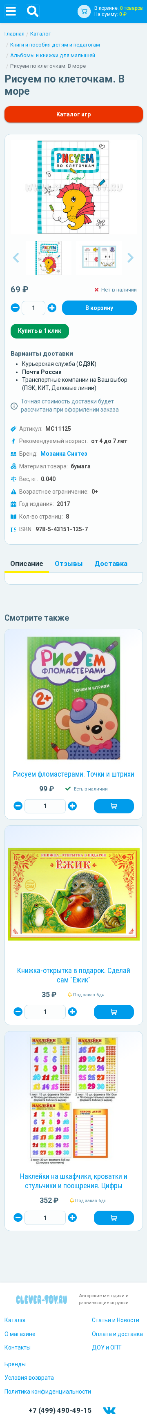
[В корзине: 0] (99, 308)
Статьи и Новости (115, 1320)
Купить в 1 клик (39, 330)
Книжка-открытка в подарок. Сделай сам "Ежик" (73, 975)
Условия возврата (29, 1377)
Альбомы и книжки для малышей (52, 55)
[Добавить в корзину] (114, 806)
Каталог (40, 34)
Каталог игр (73, 114)
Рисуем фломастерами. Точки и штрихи (73, 774)
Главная (14, 34)
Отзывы (69, 563)
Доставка (110, 563)
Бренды (15, 1364)
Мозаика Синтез (63, 453)
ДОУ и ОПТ (107, 1347)
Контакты (17, 1347)
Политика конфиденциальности (47, 1391)
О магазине (20, 1334)
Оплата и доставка (117, 1334)
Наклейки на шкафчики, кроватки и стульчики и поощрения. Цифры (73, 1181)
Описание (26, 563)
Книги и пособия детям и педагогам (55, 45)
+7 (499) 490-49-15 (60, 1410)
